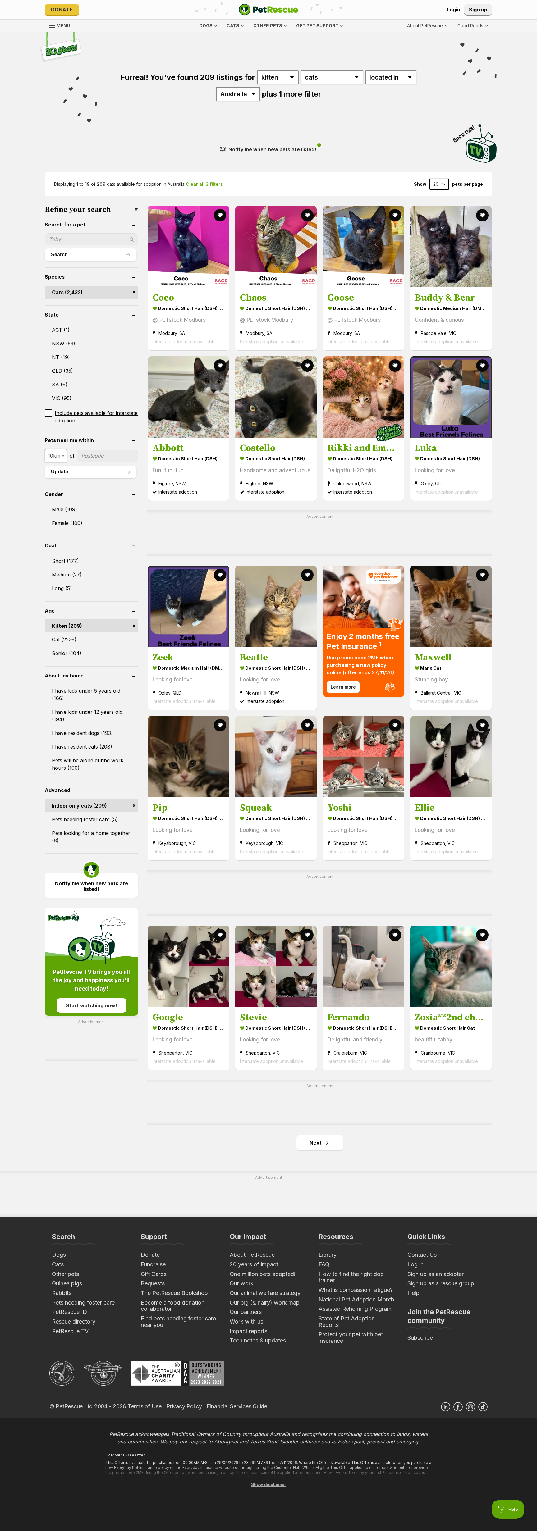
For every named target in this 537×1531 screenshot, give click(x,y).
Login (453, 10)
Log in (415, 1264)
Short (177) (65, 561)
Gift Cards (154, 1274)
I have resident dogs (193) (82, 733)
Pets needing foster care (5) (85, 819)
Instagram (470, 1406)
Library (328, 1254)
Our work (242, 1283)
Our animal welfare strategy (265, 1293)
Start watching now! (91, 1005)
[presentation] (363, 631)
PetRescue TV (70, 1331)
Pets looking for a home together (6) (91, 837)
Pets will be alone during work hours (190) (87, 764)
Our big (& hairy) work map (265, 1302)
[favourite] (220, 215)
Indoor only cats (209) (79, 806)
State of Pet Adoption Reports (347, 1321)
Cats (58, 1264)
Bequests (153, 1283)
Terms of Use (145, 1406)
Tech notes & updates (258, 1340)
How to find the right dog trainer (351, 1277)
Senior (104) (66, 653)
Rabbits (61, 1293)
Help (413, 1293)
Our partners (246, 1312)
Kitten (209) (67, 626)
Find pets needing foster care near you (178, 1321)
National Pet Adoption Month (356, 1299)
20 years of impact (254, 1264)
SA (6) (59, 384)
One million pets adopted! (263, 1274)
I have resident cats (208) (82, 747)
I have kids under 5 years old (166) (86, 694)
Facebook (458, 1406)
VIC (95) (61, 398)
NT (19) (61, 357)
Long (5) (62, 588)
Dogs (59, 1254)
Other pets (65, 1274)
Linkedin (445, 1406)
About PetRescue (252, 1254)
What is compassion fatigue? (356, 1290)
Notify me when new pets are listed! (272, 149)
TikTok (483, 1406)
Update (59, 471)
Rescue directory (73, 1321)
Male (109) (64, 509)
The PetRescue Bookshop (174, 1293)
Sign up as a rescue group (440, 1283)
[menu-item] (472, 26)
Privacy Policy (184, 1406)
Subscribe (420, 1337)
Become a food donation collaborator (172, 1305)
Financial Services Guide (237, 1406)
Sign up (478, 10)
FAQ (324, 1264)
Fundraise (153, 1264)
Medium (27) (67, 575)
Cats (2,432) (67, 292)
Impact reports (248, 1331)
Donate (62, 10)
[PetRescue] (268, 10)
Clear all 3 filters (204, 184)
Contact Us (422, 1254)
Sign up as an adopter (435, 1274)
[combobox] (56, 455)
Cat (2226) (64, 639)
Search (59, 254)
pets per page (467, 184)
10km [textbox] (54, 456)
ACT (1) (61, 330)
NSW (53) (63, 343)
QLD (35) (62, 371)
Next (316, 1143)
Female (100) (67, 523)
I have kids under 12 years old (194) (87, 715)
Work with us (246, 1321)
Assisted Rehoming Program (355, 1308)
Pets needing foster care (83, 1302)
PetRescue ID (69, 1312)
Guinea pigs (67, 1283)
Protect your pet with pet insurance (351, 1337)
